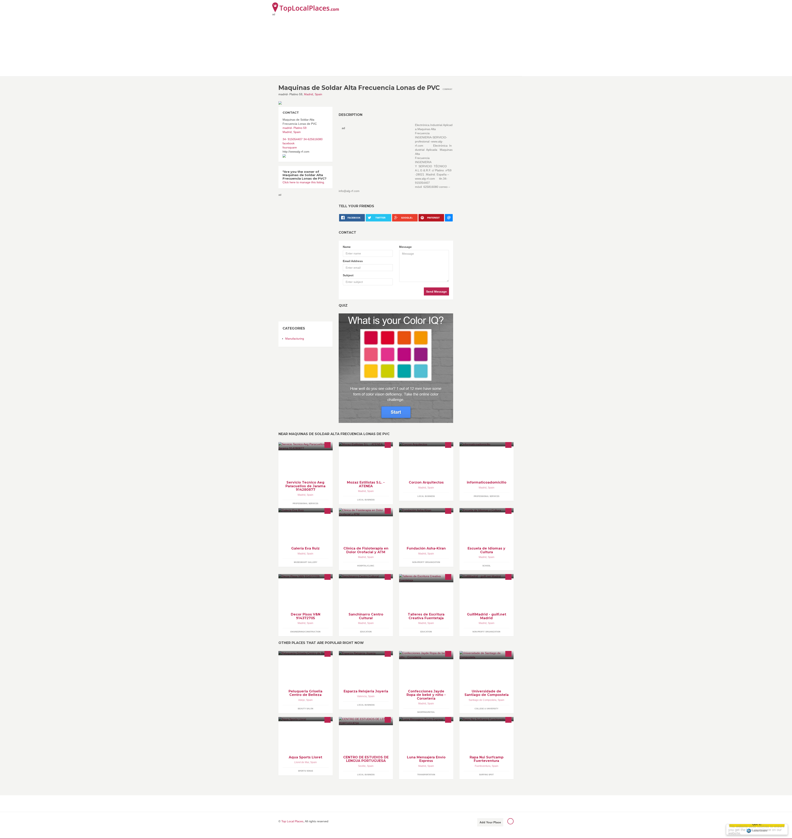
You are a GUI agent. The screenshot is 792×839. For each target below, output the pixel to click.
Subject (348, 275)
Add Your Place (490, 822)
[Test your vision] (396, 368)
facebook (289, 143)
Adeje (301, 700)
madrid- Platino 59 (294, 127)
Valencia (362, 696)
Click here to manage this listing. (304, 182)
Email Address (353, 261)
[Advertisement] (396, 45)
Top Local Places (292, 821)
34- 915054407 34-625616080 (303, 139)
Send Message (436, 291)
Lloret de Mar (301, 762)
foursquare (290, 147)
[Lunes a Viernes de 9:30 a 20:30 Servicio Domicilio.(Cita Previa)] (487, 444)
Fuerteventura (482, 766)
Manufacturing (294, 338)
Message (405, 246)
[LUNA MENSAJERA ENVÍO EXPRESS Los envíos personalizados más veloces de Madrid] (426, 719)
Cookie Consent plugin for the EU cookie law (757, 830)
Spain (318, 94)
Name (347, 246)
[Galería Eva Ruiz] (305, 510)
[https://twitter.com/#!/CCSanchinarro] (366, 576)
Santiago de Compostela (482, 700)
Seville (362, 766)
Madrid (308, 94)
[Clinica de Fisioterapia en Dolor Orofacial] (366, 512)
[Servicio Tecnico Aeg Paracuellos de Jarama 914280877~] (305, 446)
